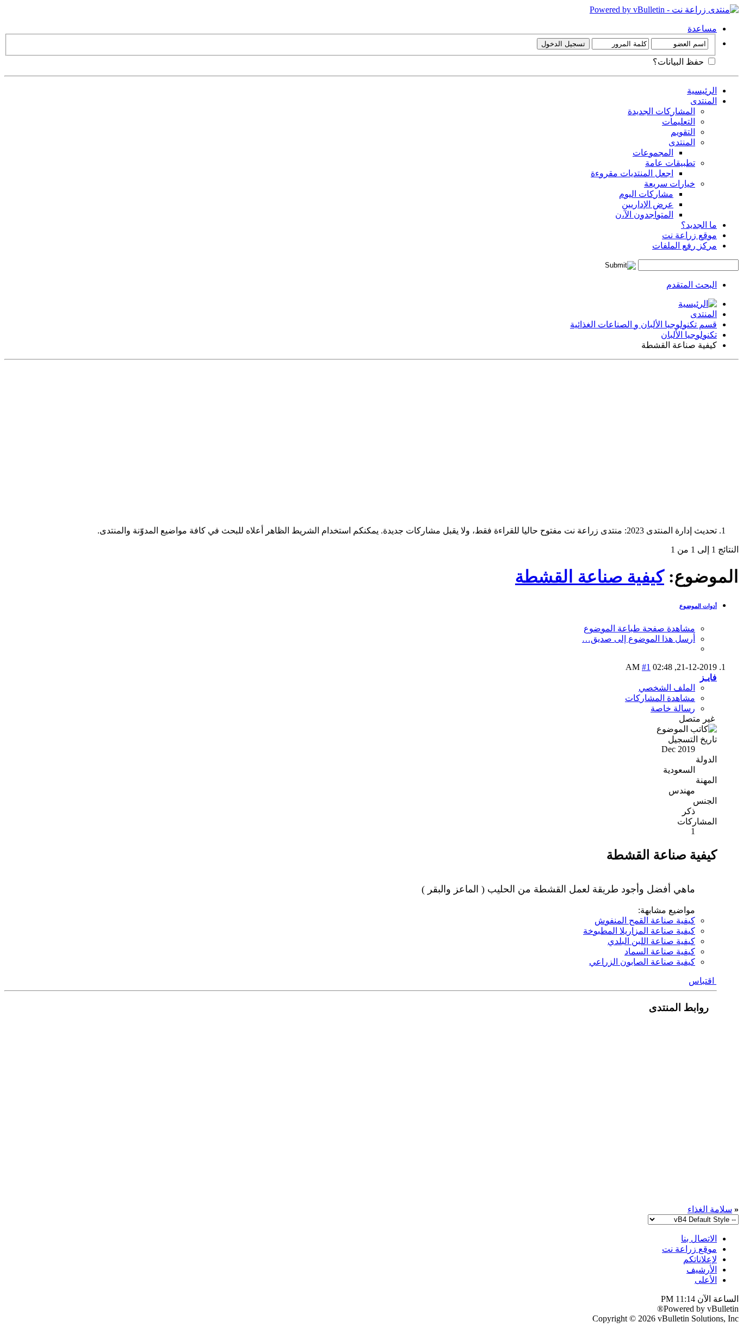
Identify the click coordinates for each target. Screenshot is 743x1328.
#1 (646, 667)
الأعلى (706, 1279)
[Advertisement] (412, 440)
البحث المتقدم (691, 284)
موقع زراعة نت (689, 235)
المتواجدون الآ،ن (644, 214)
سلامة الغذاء (710, 1209)
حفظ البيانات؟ (679, 61)
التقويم (683, 131)
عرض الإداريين (647, 204)
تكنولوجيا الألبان (689, 334)
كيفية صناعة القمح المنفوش (645, 920)
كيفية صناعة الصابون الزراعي (642, 961)
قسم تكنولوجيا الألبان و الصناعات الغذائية (643, 324)
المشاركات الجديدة (661, 111)
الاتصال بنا (699, 1238)
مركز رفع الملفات (684, 245)
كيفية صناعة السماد (659, 951)
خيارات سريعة (669, 183)
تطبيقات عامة (670, 162)
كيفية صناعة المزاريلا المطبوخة (639, 930)
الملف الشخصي (667, 687)
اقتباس (702, 980)
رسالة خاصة (673, 708)
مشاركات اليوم (646, 193)
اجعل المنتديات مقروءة (632, 173)
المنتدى (703, 101)
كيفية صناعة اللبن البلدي (651, 941)
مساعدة (702, 28)
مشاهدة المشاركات (660, 698)
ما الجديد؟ (699, 224)
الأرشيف (701, 1269)
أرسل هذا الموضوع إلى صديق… (638, 638)
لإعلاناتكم (700, 1259)
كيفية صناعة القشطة (589, 576)
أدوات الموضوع (698, 606)
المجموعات (653, 152)
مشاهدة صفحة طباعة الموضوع (639, 628)
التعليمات (678, 121)
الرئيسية (702, 90)
